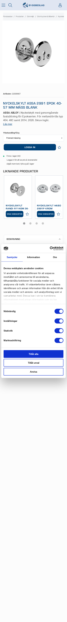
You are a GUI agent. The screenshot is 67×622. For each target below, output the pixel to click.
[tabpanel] (18, 197)
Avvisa (33, 371)
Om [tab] (55, 257)
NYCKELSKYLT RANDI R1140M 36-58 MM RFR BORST (17, 208)
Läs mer (7, 124)
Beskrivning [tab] (13, 239)
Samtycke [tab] (12, 257)
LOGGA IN (29, 147)
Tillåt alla (33, 354)
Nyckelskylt (62, 16)
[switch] (59, 320)
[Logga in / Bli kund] (60, 5)
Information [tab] (33, 257)
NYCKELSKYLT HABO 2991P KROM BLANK (49, 208)
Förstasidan (7, 16)
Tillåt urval (33, 362)
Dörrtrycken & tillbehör (46, 16)
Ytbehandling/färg (11, 133)
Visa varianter (14, 214)
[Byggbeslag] (33, 5)
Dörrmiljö (30, 16)
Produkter (20, 16)
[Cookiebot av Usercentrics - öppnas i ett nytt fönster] (49, 248)
